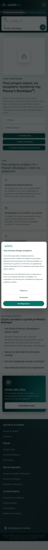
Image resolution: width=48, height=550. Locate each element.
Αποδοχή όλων (24, 303)
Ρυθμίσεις (23, 290)
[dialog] (24, 275)
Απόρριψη (23, 297)
